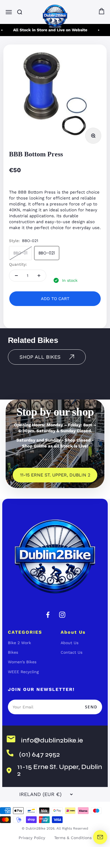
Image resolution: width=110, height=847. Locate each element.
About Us (69, 642)
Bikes (13, 652)
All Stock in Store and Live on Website (49, 30)
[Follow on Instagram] (62, 614)
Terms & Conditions (73, 837)
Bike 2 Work (19, 642)
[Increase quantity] (39, 275)
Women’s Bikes (22, 662)
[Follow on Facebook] (48, 614)
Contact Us (71, 652)
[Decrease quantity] (16, 275)
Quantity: (18, 264)
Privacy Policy (32, 837)
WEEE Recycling (23, 671)
